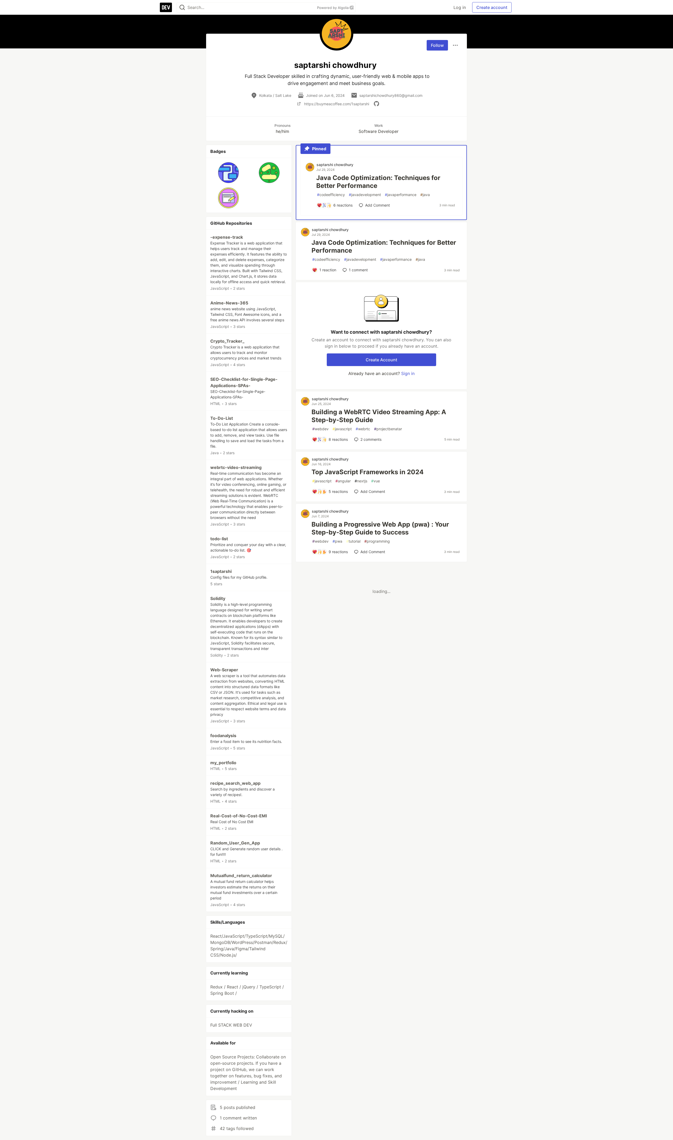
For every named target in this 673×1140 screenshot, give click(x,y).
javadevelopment (365, 194)
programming (377, 541)
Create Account (381, 359)
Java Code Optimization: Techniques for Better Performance (378, 181)
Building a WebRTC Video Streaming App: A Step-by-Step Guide (379, 416)
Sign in (408, 373)
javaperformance (400, 194)
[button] (228, 172)
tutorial (353, 541)
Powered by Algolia (333, 8)
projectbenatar (388, 429)
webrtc (363, 429)
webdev (320, 429)
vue (375, 481)
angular (343, 481)
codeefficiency (331, 194)
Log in (459, 7)
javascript (342, 429)
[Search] (182, 7)
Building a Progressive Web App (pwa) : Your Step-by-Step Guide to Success (380, 528)
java (425, 194)
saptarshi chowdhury (335, 164)
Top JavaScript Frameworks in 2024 (368, 472)
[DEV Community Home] (165, 7)
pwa (337, 541)
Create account (491, 7)
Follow (437, 45)
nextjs (361, 481)
